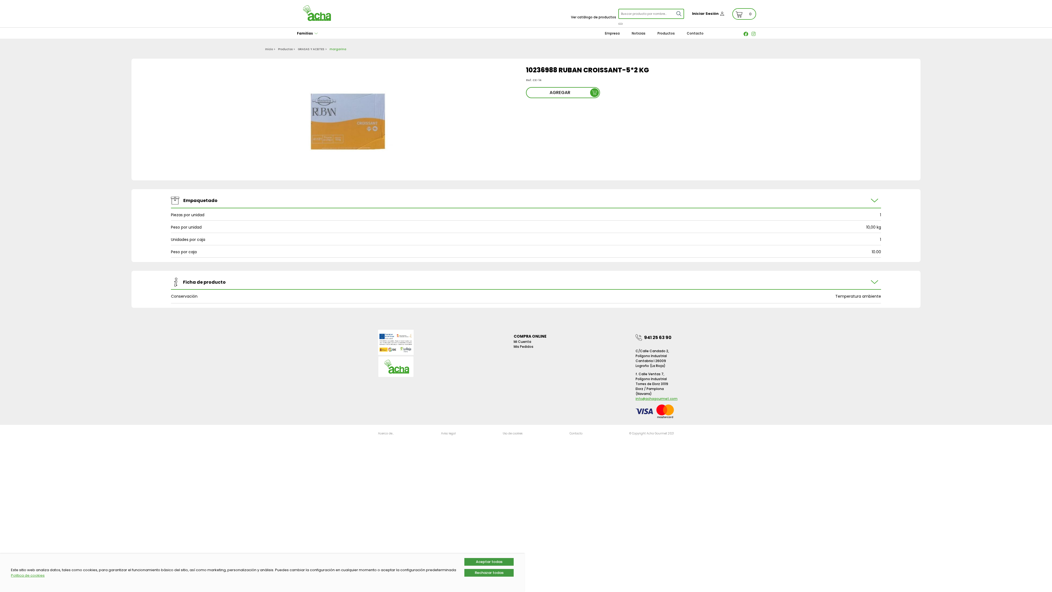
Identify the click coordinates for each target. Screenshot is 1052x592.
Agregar (560, 92)
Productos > (286, 49)
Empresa (612, 33)
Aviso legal (448, 433)
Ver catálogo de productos (593, 17)
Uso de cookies (512, 433)
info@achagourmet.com (656, 398)
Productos (666, 33)
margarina (338, 49)
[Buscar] (620, 24)
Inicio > (270, 49)
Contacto (695, 33)
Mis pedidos (523, 346)
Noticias (638, 33)
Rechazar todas (489, 572)
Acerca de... (386, 433)
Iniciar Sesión (705, 13)
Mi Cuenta (522, 341)
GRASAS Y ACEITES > (312, 49)
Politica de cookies (28, 575)
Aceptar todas (489, 561)
